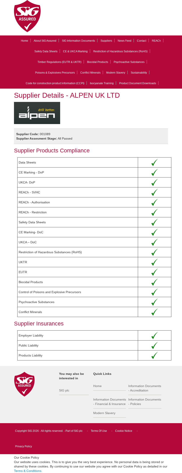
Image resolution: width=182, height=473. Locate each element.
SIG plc (64, 390)
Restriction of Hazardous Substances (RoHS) (120, 51)
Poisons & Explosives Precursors (55, 72)
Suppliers (106, 40)
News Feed (124, 40)
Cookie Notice (123, 430)
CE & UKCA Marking (75, 51)
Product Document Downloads (137, 83)
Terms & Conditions (27, 471)
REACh (156, 40)
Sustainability (139, 72)
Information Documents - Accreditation (144, 388)
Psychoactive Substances (129, 62)
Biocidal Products (97, 62)
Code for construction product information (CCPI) (55, 83)
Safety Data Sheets (45, 51)
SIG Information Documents (78, 40)
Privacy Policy (23, 446)
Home (24, 40)
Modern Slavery (115, 72)
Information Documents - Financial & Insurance (109, 402)
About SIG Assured (45, 40)
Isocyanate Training (102, 83)
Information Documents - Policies (144, 402)
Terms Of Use (99, 430)
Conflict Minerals (90, 72)
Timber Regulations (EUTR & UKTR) (59, 62)
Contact (141, 40)
